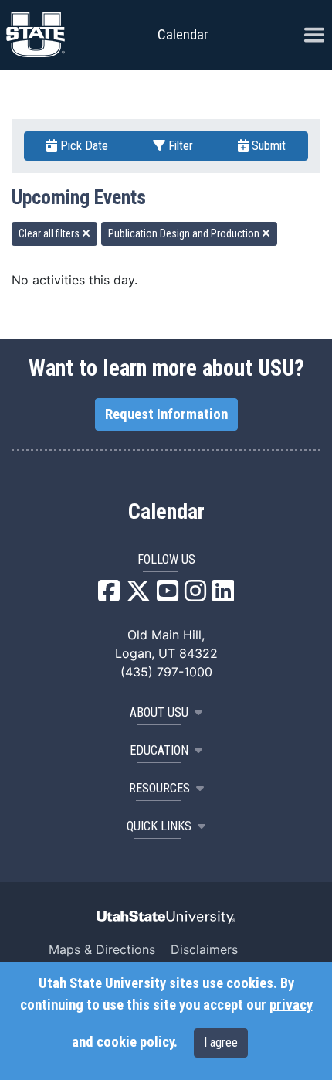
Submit (267, 145)
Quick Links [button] (159, 826)
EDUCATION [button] (159, 750)
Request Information (166, 414)
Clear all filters (50, 233)
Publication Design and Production (185, 233)
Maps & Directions (102, 949)
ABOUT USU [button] (159, 712)
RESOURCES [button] (159, 788)
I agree (221, 1042)
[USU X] (138, 595)
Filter (179, 145)
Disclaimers (204, 949)
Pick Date (82, 145)
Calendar (166, 512)
